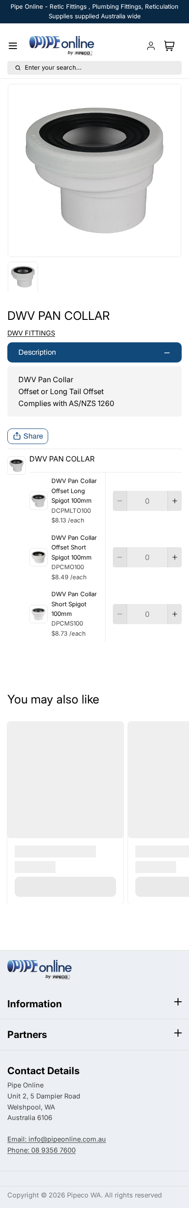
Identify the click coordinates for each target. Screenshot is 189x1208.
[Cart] (171, 46)
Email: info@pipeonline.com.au (56, 1139)
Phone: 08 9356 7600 (41, 1150)
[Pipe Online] (61, 45)
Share (33, 436)
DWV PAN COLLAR (61, 458)
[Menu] (16, 46)
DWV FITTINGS (31, 333)
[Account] (150, 46)
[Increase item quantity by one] (175, 501)
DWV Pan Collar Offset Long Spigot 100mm (74, 490)
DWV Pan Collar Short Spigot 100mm (74, 603)
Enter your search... (53, 67)
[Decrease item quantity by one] (120, 501)
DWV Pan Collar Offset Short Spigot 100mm (74, 547)
